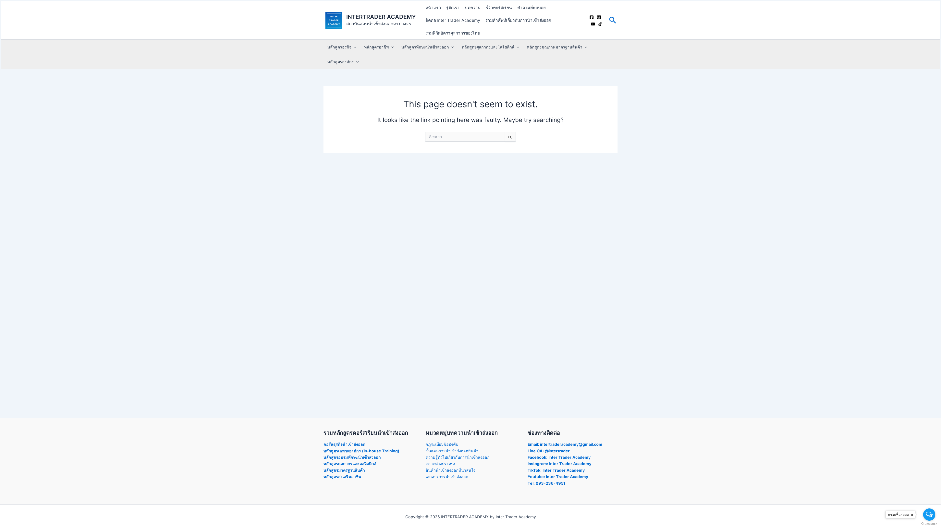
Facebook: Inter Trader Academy (559, 457)
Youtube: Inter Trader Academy (558, 476)
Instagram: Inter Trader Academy (559, 463)
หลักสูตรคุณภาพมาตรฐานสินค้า (554, 47)
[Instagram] (599, 17)
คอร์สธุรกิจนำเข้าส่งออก (344, 444)
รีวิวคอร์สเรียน (499, 7)
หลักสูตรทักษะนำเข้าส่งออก (425, 47)
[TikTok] (600, 24)
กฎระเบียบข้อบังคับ (442, 444)
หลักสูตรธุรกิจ (339, 47)
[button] (612, 20)
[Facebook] (591, 17)
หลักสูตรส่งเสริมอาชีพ (342, 476)
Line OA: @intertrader (549, 450)
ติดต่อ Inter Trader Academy (452, 20)
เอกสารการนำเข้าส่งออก (447, 476)
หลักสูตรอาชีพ (376, 47)
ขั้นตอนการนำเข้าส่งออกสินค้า (452, 450)
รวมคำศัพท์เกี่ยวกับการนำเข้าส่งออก (518, 20)
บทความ (473, 7)
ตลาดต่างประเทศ (440, 463)
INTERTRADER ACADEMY (381, 16)
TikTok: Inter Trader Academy (556, 470)
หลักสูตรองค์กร (340, 61)
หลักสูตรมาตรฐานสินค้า (344, 470)
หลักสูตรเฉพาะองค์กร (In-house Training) (361, 450)
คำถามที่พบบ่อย (531, 7)
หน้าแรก (433, 7)
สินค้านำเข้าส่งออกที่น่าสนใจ (450, 470)
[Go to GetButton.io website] (929, 524)
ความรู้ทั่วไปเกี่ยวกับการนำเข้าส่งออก (458, 457)
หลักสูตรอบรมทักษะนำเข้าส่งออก (352, 457)
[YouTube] (593, 24)
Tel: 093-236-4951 (546, 483)
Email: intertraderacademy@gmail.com (565, 444)
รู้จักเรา (452, 7)
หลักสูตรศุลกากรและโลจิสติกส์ (488, 47)
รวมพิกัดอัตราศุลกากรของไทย (452, 33)
